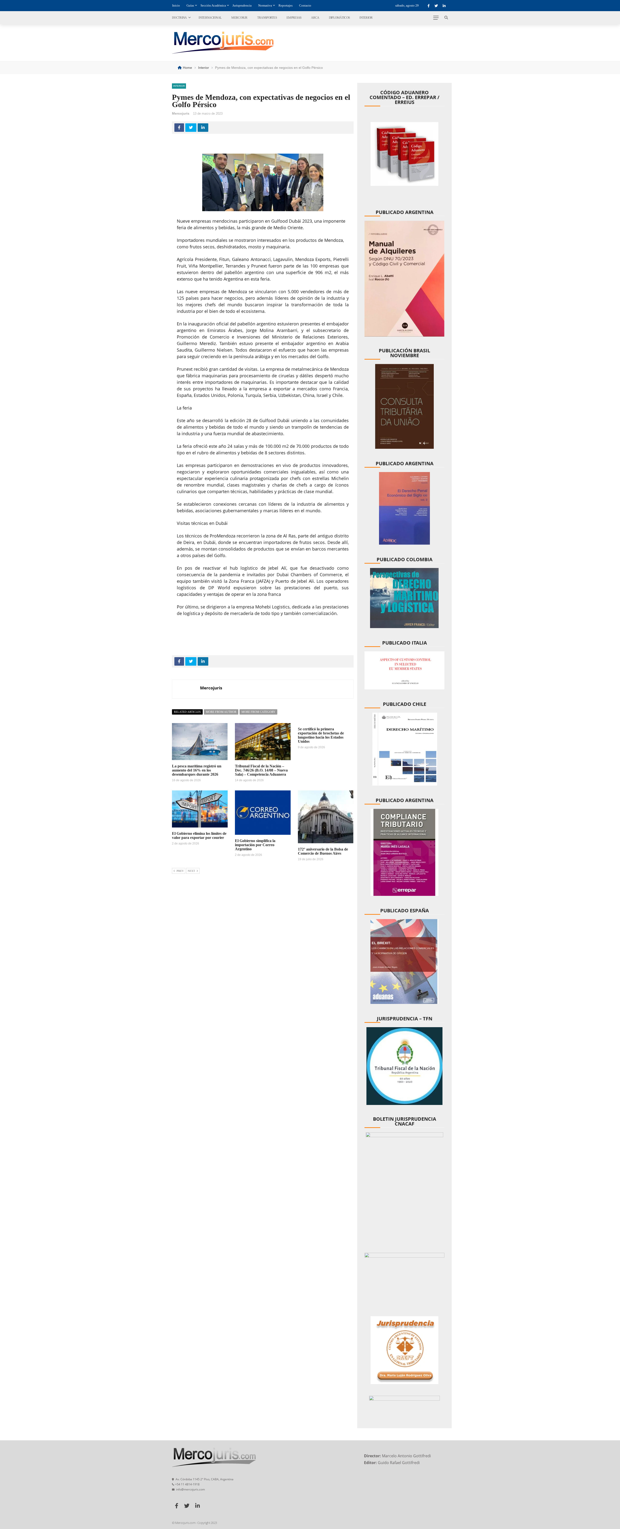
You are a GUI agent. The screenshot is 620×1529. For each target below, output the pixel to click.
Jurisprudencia (242, 5)
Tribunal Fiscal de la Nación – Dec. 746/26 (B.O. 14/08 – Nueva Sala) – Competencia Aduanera (261, 770)
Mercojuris (180, 113)
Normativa (265, 5)
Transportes (267, 17)
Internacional (210, 17)
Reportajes (286, 5)
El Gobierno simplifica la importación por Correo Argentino (255, 845)
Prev (180, 870)
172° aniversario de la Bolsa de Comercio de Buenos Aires (323, 851)
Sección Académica (213, 5)
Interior (365, 17)
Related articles (187, 712)
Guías (190, 5)
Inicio (176, 5)
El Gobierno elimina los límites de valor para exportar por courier (199, 835)
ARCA (315, 17)
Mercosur (239, 17)
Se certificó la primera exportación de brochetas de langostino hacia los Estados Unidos (321, 735)
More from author (221, 712)
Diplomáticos (339, 17)
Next (191, 870)
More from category (258, 712)
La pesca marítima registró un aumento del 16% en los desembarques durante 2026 (196, 770)
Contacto (305, 5)
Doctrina (179, 17)
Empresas (294, 17)
